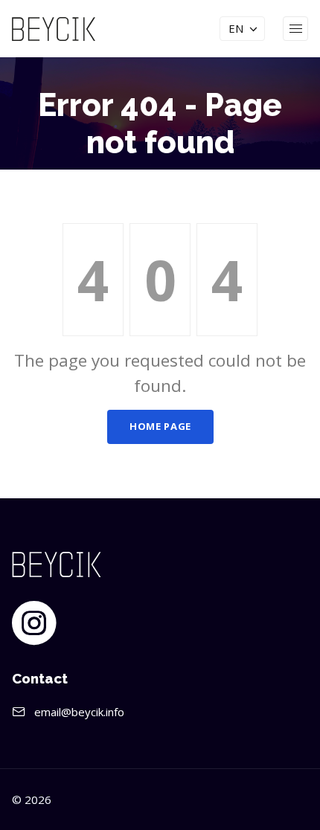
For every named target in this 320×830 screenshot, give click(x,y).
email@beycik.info (79, 711)
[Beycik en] (53, 27)
